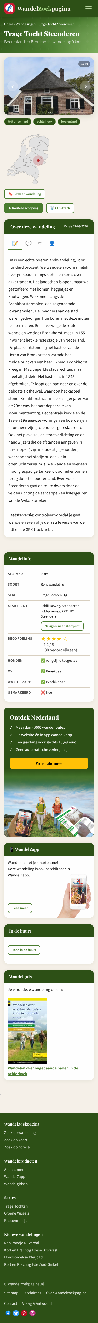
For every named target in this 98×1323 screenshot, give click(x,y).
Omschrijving (15, 244)
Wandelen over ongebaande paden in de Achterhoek (43, 1071)
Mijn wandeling (52, 244)
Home (8, 24)
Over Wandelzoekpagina (66, 1293)
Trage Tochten (51, 595)
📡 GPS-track (60, 208)
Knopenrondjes (16, 1220)
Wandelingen (26, 24)
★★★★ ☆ (54, 639)
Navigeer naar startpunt (62, 626)
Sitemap (11, 1293)
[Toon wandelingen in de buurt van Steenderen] (38, 160)
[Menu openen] (88, 8)
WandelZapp (14, 1176)
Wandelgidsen (16, 1184)
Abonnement (15, 1169)
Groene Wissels (16, 1213)
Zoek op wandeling (20, 1132)
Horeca (40, 244)
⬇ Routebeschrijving (23, 208)
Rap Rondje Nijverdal (21, 1243)
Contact (10, 1303)
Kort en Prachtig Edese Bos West (30, 1250)
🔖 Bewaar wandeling (24, 194)
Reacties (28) (28, 244)
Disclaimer (32, 1293)
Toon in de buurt (24, 950)
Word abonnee (49, 763)
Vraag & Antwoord (37, 1303)
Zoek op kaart (15, 1140)
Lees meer (20, 908)
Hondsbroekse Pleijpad (23, 1257)
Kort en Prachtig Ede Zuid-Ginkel (31, 1264)
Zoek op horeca (17, 1147)
